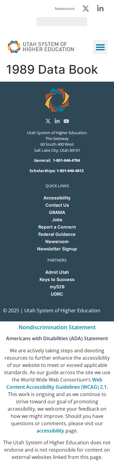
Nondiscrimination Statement (57, 327)
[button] (100, 47)
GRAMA (57, 212)
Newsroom (57, 241)
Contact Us (57, 205)
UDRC (57, 294)
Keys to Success (57, 279)
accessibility (50, 430)
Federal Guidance (57, 234)
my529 (57, 286)
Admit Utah (57, 272)
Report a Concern (57, 226)
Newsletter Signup (57, 248)
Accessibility (57, 197)
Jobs (57, 219)
